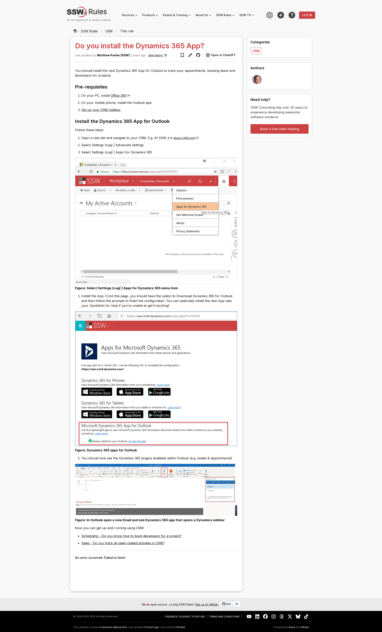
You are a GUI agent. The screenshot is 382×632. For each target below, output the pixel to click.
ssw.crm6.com (184, 138)
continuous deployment (113, 627)
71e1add (180, 627)
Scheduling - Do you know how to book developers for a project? (131, 536)
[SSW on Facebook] (265, 616)
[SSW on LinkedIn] (257, 616)
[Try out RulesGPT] (270, 15)
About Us (205, 15)
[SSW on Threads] (281, 616)
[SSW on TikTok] (306, 616)
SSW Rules (226, 15)
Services (131, 15)
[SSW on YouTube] (249, 616)
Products (151, 15)
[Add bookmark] (182, 55)
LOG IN (307, 15)
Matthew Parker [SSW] (113, 55)
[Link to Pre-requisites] (111, 87)
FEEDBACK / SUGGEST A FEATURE (185, 616)
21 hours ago (151, 627)
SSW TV (247, 15)
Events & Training (178, 15)
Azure (291, 627)
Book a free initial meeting (279, 129)
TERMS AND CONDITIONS (224, 616)
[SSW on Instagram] (273, 616)
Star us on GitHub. (206, 604)
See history (155, 55)
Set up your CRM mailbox (101, 110)
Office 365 (118, 95)
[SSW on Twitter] (289, 616)
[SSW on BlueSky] (298, 616)
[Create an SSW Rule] (281, 15)
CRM (109, 31)
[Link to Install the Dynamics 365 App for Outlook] (173, 121)
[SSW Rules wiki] (292, 15)
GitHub (305, 627)
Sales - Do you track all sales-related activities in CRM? (123, 543)
